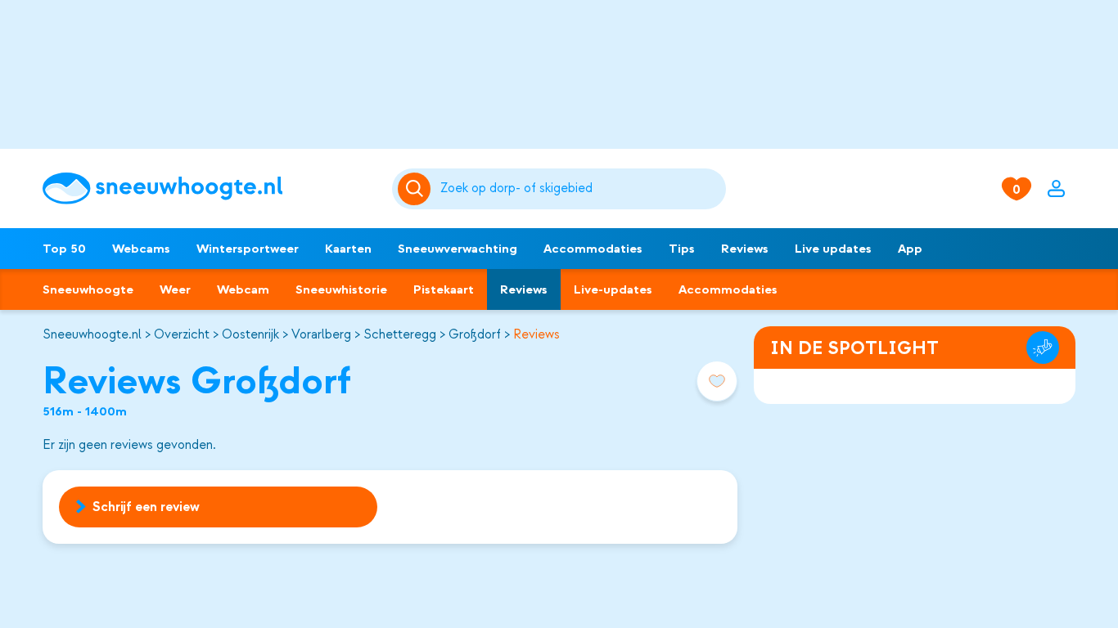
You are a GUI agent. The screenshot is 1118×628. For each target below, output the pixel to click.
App (910, 248)
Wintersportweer (247, 248)
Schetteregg (399, 334)
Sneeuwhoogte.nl (92, 334)
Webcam (243, 289)
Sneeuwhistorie (341, 289)
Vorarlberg (321, 334)
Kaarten (348, 248)
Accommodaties (592, 248)
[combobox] (579, 189)
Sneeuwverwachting (457, 248)
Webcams (141, 248)
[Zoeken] (579, 189)
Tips (682, 248)
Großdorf (475, 334)
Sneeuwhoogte (88, 289)
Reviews (745, 248)
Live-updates (613, 289)
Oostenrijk (250, 334)
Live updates (833, 248)
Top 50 (64, 248)
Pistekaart (443, 289)
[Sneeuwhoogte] (209, 188)
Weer (175, 289)
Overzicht (182, 334)
